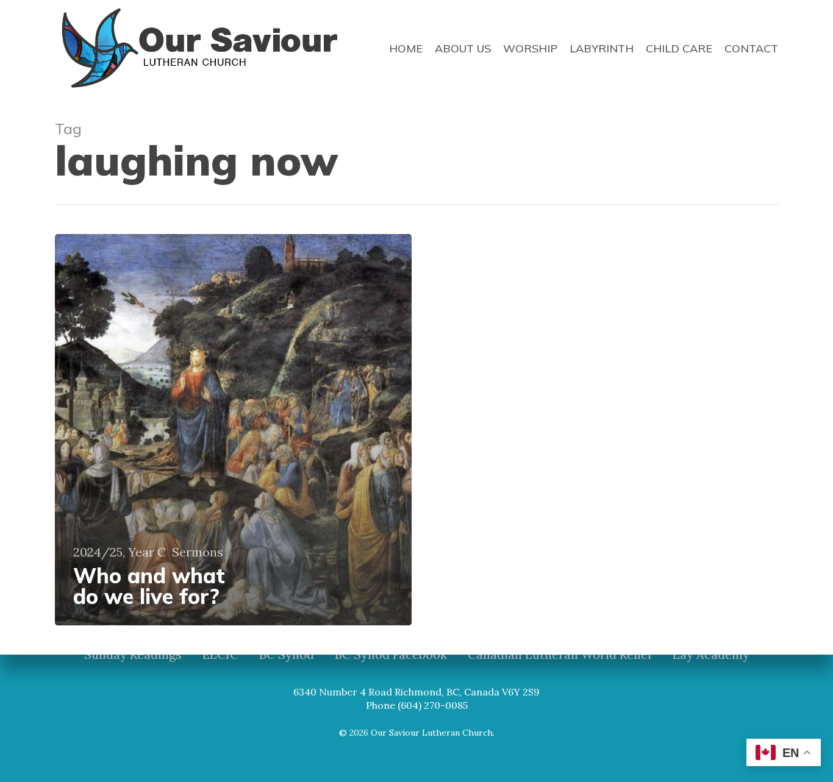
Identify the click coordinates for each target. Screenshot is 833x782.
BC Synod (286, 654)
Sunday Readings (133, 654)
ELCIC (220, 654)
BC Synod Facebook (391, 654)
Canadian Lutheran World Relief (560, 654)
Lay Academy (711, 654)
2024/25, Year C (119, 552)
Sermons (197, 552)
